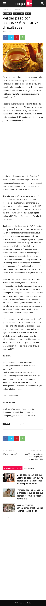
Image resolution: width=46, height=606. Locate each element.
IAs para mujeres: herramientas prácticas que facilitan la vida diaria (30, 508)
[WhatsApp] (22, 37)
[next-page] (8, 517)
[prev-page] (4, 517)
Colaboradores (14, 9)
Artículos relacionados (12, 468)
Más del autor (29, 468)
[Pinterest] (16, 37)
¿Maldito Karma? (10, 454)
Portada (28, 13)
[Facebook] (5, 37)
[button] (4, 3)
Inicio (4, 9)
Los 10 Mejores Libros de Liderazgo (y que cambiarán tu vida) (34, 456)
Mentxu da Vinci (19, 13)
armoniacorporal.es (19, 424)
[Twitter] (11, 37)
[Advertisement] (23, 148)
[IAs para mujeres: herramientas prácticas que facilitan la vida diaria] (9, 508)
